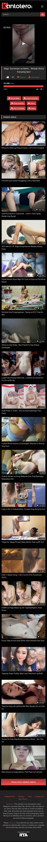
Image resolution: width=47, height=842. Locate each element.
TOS (29, 796)
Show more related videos (23, 782)
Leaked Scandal (31, 98)
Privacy (21, 796)
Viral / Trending (18, 108)
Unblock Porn (9, 796)
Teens (32, 103)
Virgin (33, 108)
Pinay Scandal (19, 103)
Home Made (15, 98)
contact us (12, 823)
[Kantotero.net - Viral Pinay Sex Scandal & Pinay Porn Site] (19, 6)
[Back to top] (40, 835)
